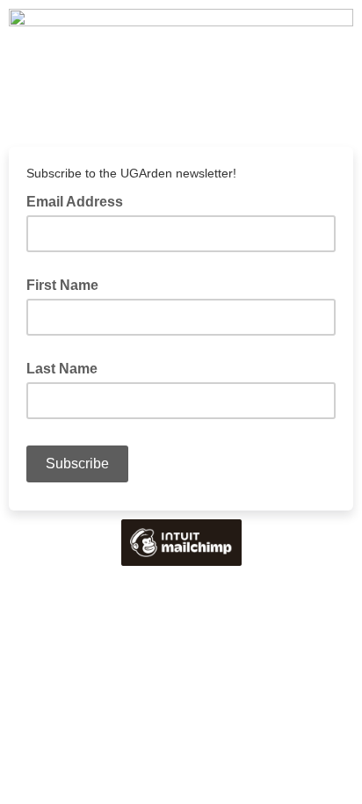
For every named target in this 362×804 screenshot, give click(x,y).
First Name (62, 285)
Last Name (62, 368)
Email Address (80, 200)
